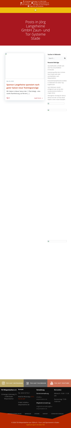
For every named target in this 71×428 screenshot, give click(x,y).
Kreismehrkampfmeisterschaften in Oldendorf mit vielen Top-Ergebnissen (57, 82)
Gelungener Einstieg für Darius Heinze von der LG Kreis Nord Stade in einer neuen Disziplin (57, 97)
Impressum (28, 413)
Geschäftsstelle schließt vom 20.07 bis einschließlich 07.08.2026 (56, 68)
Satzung (36, 413)
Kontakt (45, 413)
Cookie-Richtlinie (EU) (57, 413)
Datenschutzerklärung (14, 413)
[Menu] (35, 10)
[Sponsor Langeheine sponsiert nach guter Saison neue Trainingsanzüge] (24, 66)
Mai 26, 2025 (10, 81)
